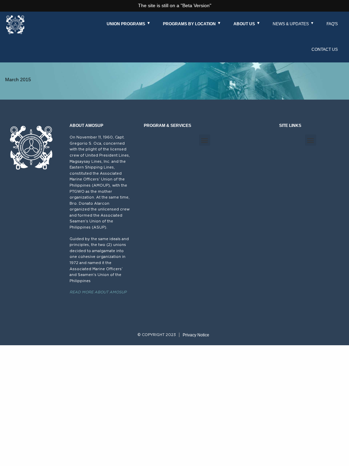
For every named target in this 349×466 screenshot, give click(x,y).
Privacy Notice (196, 335)
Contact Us (325, 49)
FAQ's (332, 23)
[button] (204, 140)
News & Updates (291, 23)
